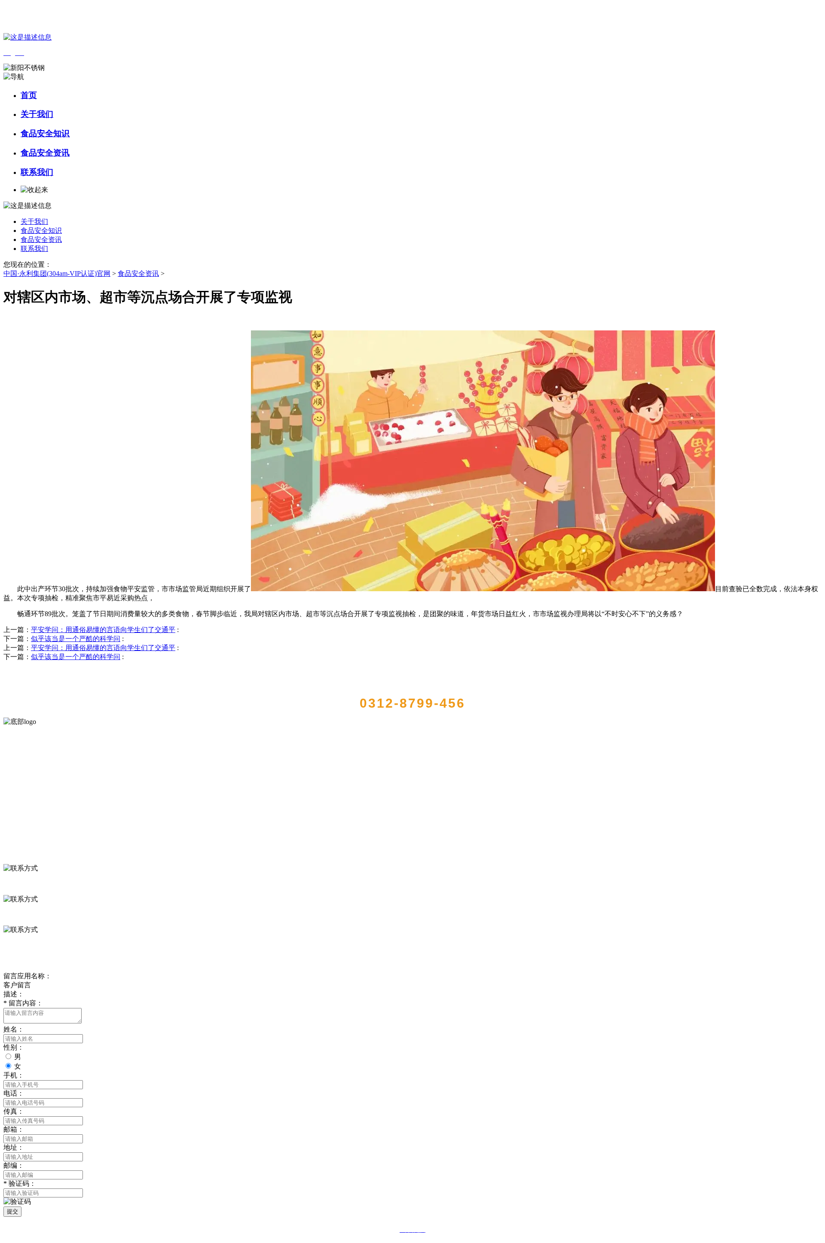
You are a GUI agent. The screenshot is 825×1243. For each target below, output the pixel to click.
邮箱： (13, 1129)
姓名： (13, 1029)
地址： (13, 1147)
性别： (13, 1047)
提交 (12, 1211)
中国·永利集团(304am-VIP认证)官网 (56, 273)
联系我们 (37, 172)
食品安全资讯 (45, 152)
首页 (29, 95)
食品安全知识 (45, 133)
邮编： (13, 1165)
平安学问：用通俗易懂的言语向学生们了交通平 (103, 629)
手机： (13, 1075)
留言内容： (23, 1003)
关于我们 (37, 114)
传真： (13, 1111)
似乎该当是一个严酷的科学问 (75, 638)
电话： (13, 1093)
